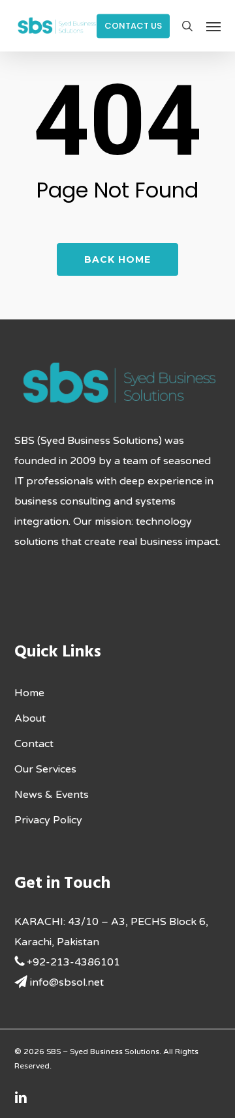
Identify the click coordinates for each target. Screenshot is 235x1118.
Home (29, 692)
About (30, 718)
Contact (34, 743)
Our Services (45, 769)
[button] (213, 26)
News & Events (51, 794)
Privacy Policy (48, 820)
